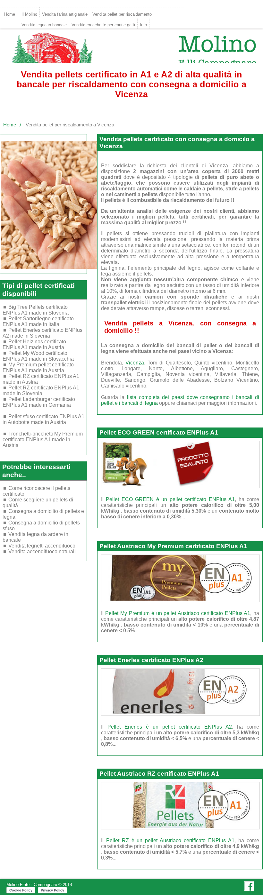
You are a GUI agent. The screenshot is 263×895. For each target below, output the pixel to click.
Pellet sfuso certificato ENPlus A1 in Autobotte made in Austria (43, 419)
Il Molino (29, 14)
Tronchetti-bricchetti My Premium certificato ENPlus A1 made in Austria (43, 439)
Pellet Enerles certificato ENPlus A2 (151, 660)
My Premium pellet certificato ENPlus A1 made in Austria (38, 367)
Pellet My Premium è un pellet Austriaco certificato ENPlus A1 (177, 613)
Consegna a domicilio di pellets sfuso (41, 525)
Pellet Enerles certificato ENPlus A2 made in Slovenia (42, 333)
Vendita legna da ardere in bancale (35, 537)
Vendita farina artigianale (65, 14)
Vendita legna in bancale (44, 24)
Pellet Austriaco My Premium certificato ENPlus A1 (173, 546)
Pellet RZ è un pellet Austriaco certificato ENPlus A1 (170, 840)
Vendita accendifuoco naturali (42, 551)
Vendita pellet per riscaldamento (122, 14)
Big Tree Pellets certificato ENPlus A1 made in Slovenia (36, 310)
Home (9, 14)
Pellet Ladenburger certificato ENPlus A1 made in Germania (39, 402)
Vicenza (134, 362)
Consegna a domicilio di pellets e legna (43, 514)
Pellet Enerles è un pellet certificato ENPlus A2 (169, 727)
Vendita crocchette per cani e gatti (103, 24)
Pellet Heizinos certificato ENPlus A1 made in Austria (34, 344)
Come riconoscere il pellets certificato (36, 491)
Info (143, 24)
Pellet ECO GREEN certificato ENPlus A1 (158, 432)
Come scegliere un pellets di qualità (38, 502)
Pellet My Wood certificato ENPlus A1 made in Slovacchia (38, 356)
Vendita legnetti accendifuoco (41, 545)
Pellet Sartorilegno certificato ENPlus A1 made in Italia (38, 321)
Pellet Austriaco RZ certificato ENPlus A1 (159, 773)
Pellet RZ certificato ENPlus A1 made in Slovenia (41, 390)
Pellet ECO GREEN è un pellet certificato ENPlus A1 (170, 499)
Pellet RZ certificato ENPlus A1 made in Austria (41, 379)
